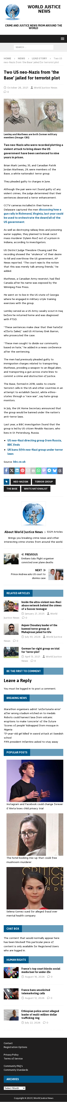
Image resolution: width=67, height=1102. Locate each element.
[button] (62, 38)
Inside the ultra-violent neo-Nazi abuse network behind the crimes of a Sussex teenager (41, 605)
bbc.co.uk (19, 462)
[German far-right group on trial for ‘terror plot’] (11, 652)
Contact (8, 1043)
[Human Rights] (11, 972)
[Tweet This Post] (12, 470)
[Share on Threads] (60, 470)
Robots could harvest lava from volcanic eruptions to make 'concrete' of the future (30, 719)
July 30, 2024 (32, 637)
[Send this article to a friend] (28, 470)
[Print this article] (33, 470)
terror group (44, 482)
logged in (25, 689)
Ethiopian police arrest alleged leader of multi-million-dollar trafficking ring (40, 1014)
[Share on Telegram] (49, 470)
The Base (12, 489)
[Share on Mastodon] (44, 470)
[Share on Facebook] (6, 470)
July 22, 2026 (32, 1023)
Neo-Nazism (20, 482)
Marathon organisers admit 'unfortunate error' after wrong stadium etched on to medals (32, 711)
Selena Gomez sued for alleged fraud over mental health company (32, 913)
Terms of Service (13, 1059)
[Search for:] (34, 47)
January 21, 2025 (34, 614)
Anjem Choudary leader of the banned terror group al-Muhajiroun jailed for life (39, 628)
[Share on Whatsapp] (38, 470)
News (21, 58)
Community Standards (16, 1070)
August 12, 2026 (34, 998)
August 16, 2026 (35, 977)
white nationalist (36, 489)
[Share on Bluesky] (54, 470)
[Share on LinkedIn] (17, 470)
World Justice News (45, 88)
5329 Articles (55, 532)
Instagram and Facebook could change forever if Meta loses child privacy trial (35, 806)
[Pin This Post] (22, 470)
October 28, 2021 (17, 88)
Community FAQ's (13, 1066)
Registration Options (15, 1047)
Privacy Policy (11, 1055)
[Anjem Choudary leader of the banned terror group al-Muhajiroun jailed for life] (11, 629)
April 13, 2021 (32, 656)
